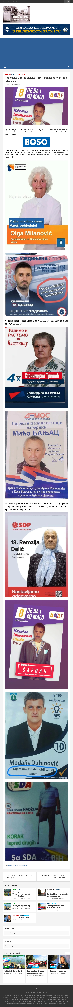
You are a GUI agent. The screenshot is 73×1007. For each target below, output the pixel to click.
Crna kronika (51, 889)
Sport (14, 889)
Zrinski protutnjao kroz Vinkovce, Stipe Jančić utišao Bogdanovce (21, 894)
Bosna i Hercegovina (14, 865)
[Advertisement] (36, 51)
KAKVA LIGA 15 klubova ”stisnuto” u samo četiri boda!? (54, 877)
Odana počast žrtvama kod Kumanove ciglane (57, 907)
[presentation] (66, 953)
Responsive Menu (68, 1)
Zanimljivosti (21, 74)
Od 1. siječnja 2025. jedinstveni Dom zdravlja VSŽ (19, 877)
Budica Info (17, 84)
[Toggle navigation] (5, 67)
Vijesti (13, 74)
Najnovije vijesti (10, 885)
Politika (8, 74)
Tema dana (15, 915)
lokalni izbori (23, 865)
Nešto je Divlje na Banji (21, 906)
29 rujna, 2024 (9, 84)
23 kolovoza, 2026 (17, 898)
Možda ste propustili (12, 953)
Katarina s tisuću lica (20, 917)
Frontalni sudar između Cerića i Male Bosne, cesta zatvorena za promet (57, 894)
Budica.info (42, 992)
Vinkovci (54, 903)
